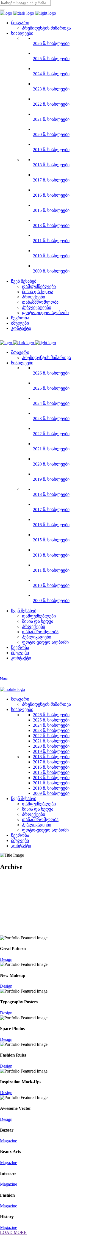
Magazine (8, 1140)
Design (6, 959)
